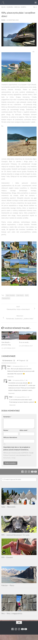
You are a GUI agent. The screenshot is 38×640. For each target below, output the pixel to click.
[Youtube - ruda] (32, 471)
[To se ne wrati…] (27, 335)
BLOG (3, 7)
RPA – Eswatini (7, 557)
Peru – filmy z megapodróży (11, 613)
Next (34, 26)
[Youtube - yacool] (35, 471)
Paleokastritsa (6, 298)
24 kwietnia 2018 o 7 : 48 (20, 380)
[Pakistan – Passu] (19, 574)
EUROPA (10, 7)
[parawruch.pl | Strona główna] (3, 2)
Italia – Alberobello (8, 507)
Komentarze (9, 360)
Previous (29, 26)
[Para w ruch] (25, 471)
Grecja (17, 7)
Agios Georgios (10, 295)
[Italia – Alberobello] (19, 496)
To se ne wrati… (24, 342)
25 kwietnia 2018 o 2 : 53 (22, 397)
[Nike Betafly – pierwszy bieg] (10, 335)
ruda (3, 20)
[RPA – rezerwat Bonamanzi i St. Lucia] (19, 524)
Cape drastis (20, 295)
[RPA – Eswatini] (19, 546)
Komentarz (7, 417)
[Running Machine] (22, 471)
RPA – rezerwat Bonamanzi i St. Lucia (15, 535)
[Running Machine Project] (29, 471)
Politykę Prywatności (9, 455)
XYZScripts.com (26, 635)
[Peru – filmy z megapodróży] (19, 602)
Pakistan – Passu (7, 585)
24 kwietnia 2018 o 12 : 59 (20, 366)
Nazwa (6, 430)
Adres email (24, 430)
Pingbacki (23, 360)
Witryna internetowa (10, 437)
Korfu (23, 7)
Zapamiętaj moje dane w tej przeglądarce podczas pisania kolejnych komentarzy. (16, 448)
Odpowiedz (10, 376)
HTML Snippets (11, 635)
